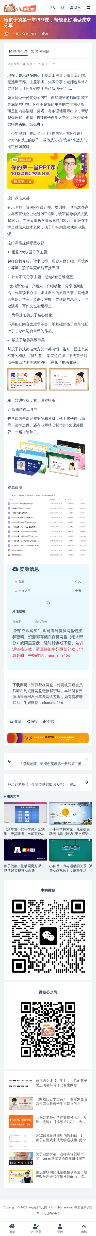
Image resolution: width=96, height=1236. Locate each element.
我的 (60, 1231)
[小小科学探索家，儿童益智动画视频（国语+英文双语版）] (70, 813)
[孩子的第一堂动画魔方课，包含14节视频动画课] (25, 850)
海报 (34, 721)
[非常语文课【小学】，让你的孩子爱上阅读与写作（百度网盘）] (21, 1084)
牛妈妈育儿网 (38, 1207)
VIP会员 (36, 1231)
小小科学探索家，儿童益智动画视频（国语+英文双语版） (69, 834)
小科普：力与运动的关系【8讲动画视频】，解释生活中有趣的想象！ (70, 870)
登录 (77, 7)
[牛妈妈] (6, 34)
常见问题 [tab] (42, 51)
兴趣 (15, 34)
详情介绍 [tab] (20, 51)
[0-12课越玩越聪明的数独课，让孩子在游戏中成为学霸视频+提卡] (21, 1143)
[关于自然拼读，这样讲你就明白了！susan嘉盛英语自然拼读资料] (21, 1159)
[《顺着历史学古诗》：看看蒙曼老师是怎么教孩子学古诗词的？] (21, 1103)
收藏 (17, 721)
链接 (50, 721)
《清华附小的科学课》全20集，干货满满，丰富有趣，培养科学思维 (24, 834)
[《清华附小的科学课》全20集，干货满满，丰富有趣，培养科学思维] (25, 813)
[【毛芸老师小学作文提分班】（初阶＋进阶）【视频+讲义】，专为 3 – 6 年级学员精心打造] (21, 1123)
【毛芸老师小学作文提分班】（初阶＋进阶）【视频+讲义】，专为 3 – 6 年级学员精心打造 (61, 1122)
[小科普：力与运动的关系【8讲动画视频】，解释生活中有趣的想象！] (70, 850)
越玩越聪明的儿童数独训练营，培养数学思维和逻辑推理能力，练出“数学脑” (61, 1177)
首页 (29, 64)
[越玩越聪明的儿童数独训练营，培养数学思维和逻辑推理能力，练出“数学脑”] (21, 1177)
